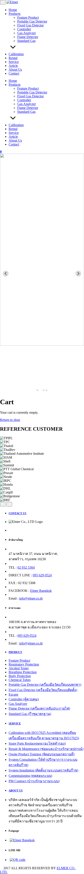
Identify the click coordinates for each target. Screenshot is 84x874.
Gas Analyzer (26, 33)
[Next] (9, 504)
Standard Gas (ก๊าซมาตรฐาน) (30, 714)
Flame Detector (27, 37)
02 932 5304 (26, 567)
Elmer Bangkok (41, 590)
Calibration (16, 54)
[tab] (37, 390)
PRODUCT (15, 652)
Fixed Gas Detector (30, 25)
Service (14, 62)
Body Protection (20, 676)
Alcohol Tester (19, 668)
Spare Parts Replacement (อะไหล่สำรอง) (37, 743)
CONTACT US (17, 513)
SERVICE (15, 723)
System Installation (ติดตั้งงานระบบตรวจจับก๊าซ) (43, 770)
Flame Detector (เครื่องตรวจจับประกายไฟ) (39, 708)
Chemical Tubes (20, 680)
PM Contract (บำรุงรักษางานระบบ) (34, 781)
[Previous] (3, 504)
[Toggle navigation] (3, 2)
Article (13, 65)
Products (14, 13)
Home (13, 10)
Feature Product (28, 17)
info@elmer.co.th (31, 598)
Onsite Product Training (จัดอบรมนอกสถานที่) (42, 754)
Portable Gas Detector (32, 21)
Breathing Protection (23, 672)
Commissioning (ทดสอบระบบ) (30, 776)
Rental (13, 58)
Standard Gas (26, 41)
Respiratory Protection (24, 664)
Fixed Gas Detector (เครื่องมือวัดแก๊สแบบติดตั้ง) (43, 690)
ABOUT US (16, 790)
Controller (24, 29)
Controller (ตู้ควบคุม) (24, 699)
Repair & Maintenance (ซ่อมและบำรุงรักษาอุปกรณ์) (46, 749)
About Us (15, 69)
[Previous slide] (6, 274)
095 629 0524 (42, 575)
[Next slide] (78, 274)
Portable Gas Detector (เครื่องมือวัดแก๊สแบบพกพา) (45, 684)
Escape (13, 694)
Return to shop (10, 420)
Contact (14, 73)
